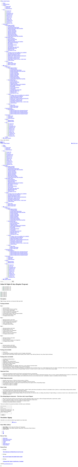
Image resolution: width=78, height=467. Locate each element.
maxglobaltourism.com (8, 463)
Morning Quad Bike (12, 32)
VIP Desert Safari (11, 26)
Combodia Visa (9, 20)
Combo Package (11, 60)
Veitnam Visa (9, 21)
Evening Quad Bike (11, 29)
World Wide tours (8, 108)
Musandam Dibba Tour (12, 48)
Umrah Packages (6, 4)
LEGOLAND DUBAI (12, 44)
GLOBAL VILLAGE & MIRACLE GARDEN (17, 52)
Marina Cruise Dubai (12, 63)
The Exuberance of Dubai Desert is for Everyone (13, 451)
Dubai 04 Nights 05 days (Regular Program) (18, 111)
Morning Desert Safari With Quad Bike (15, 28)
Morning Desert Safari (12, 33)
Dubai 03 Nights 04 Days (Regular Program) (19, 113)
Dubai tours (5, 24)
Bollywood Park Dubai (12, 39)
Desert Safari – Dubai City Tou (14, 56)
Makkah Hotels (11, 120)
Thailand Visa (9, 16)
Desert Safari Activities (9, 25)
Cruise (6, 61)
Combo (6, 51)
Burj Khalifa (10, 43)
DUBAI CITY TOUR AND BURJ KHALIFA (17, 55)
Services (5, 65)
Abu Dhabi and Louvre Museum (14, 53)
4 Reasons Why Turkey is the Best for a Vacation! (13, 461)
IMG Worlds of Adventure (13, 42)
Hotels (6, 119)
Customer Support (7, 138)
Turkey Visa (8, 18)
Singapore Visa (9, 23)
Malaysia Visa (9, 15)
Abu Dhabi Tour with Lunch (13, 47)
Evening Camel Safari (12, 30)
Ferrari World (10, 45)
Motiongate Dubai (11, 40)
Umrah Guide (8, 6)
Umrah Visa (7, 7)
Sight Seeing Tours (9, 37)
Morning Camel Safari (12, 31)
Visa (4, 9)
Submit (3, 414)
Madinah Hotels (11, 121)
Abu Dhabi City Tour (12, 50)
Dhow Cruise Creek (12, 64)
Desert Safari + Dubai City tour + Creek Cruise (17, 59)
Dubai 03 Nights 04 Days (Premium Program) (19, 112)
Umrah (4, 5)
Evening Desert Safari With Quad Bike (15, 36)
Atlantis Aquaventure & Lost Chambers (15, 41)
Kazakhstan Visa (9, 13)
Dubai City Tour (11, 49)
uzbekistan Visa (9, 14)
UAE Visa (8, 12)
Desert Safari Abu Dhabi (12, 35)
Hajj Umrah (7, 114)
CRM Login (75, 143)
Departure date (3, 409)
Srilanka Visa (9, 19)
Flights (6, 136)
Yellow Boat (10, 62)
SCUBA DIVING (11, 38)
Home (4, 3)
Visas (6, 122)
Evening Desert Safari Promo (13, 27)
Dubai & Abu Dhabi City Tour (14, 54)
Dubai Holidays (11, 109)
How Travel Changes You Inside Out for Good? (12, 456)
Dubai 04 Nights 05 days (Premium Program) (19, 110)
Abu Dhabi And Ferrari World (13, 58)
